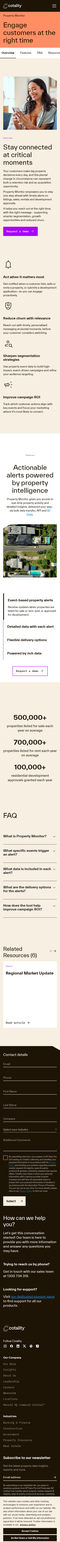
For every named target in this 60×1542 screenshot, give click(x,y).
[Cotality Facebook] (11, 1346)
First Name (8, 1087)
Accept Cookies (30, 1531)
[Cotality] (12, 6)
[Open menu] (39, 6)
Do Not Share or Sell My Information (30, 1538)
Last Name (8, 1100)
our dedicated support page (33, 1296)
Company (7, 1114)
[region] (30, 1519)
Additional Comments (13, 1135)
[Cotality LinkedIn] (18, 1346)
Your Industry (9, 1125)
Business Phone (10, 1073)
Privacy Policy (25, 1191)
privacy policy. (28, 1524)
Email (5, 1059)
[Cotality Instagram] (5, 1346)
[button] (30, 837)
